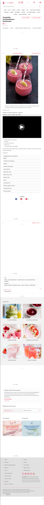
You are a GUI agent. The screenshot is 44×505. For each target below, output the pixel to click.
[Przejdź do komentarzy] (26, 199)
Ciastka (18, 10)
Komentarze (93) (35, 53)
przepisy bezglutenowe (30, 279)
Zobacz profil (12, 433)
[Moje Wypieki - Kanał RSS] (34, 474)
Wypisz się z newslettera (8, 484)
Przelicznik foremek (7, 478)
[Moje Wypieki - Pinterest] (31, 474)
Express (15, 14)
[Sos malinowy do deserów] (32, 311)
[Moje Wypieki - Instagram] (22, 2)
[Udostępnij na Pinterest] (21, 199)
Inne (29, 14)
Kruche (13, 10)
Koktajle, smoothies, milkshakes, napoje (22, 28)
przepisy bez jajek (21, 279)
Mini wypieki (17, 12)
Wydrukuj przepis (8, 289)
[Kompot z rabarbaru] (32, 351)
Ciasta (5, 10)
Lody (27, 10)
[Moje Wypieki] (8, 2)
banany (5, 279)
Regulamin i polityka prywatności (10, 464)
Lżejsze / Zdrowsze (23, 14)
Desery (23, 10)
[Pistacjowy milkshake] (12, 311)
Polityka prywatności (19, 492)
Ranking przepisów (27, 470)
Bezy (9, 10)
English (5, 23)
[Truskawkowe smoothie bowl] (32, 331)
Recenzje (25, 459)
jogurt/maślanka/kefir (12, 279)
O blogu (5, 459)
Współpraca (6, 467)
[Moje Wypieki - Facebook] (19, 2)
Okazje (38, 12)
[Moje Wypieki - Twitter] (28, 474)
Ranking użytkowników (8, 473)
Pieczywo (23, 12)
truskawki (6, 281)
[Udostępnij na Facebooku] (16, 199)
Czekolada (6, 12)
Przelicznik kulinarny (7, 475)
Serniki (11, 12)
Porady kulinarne (26, 464)
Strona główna (5, 28)
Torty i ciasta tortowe (35, 10)
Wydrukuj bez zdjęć (8, 291)
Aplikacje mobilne (27, 467)
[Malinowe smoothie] (12, 331)
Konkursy (25, 462)
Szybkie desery (32, 285)
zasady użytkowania (26, 492)
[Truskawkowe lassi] (12, 351)
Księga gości (6, 481)
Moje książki (6, 462)
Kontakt (5, 470)
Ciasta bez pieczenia (31, 12)
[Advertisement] (22, 40)
